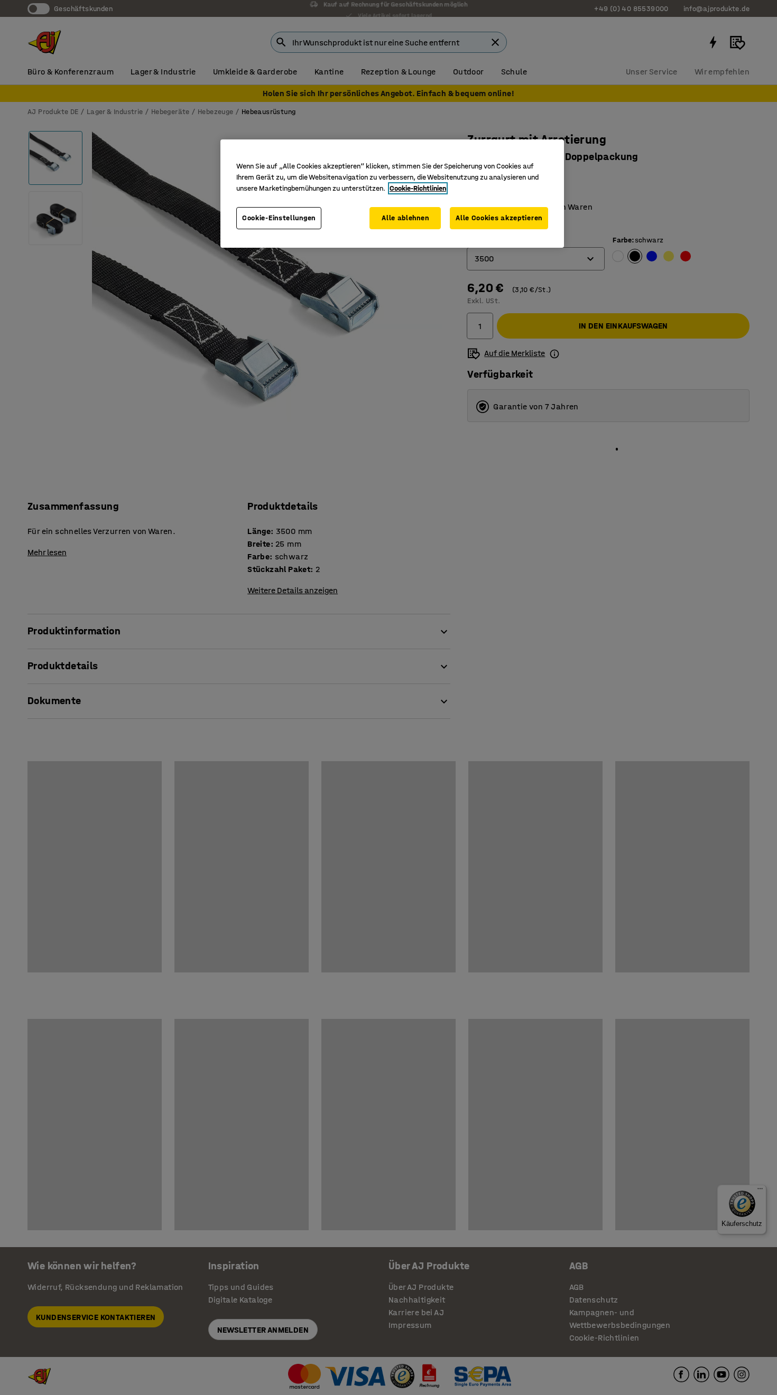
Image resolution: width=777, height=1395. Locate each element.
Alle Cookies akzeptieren (499, 217)
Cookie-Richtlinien (418, 188)
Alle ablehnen (405, 217)
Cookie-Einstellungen (279, 217)
